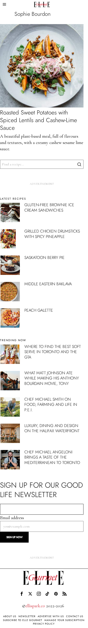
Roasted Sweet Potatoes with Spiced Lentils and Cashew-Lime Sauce (38, 120)
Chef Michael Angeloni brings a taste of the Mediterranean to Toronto (52, 457)
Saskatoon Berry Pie (44, 257)
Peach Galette (38, 310)
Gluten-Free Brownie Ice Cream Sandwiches (49, 207)
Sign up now (14, 537)
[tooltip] (21, 593)
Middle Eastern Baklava (48, 284)
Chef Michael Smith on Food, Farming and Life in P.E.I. (50, 404)
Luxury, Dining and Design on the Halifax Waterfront (51, 428)
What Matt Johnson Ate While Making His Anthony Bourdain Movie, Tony (51, 378)
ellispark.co (35, 606)
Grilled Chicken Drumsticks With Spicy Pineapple (52, 233)
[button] (78, 164)
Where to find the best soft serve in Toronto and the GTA (52, 352)
